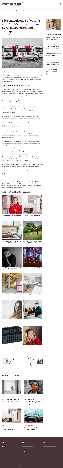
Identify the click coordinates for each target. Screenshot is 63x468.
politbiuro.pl (25, 451)
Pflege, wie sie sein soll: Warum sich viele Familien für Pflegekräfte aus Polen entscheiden (33, 402)
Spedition (18, 101)
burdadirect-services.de (49, 449)
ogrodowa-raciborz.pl (27, 453)
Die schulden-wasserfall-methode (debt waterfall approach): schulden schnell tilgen (52, 72)
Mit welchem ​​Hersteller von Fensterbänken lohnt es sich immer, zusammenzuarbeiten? (11, 401)
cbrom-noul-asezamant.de (49, 446)
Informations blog (12, 465)
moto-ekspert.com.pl (27, 446)
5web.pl (4, 448)
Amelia (3, 34)
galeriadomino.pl (26, 449)
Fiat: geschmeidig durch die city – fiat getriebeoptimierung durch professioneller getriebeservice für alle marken (53, 47)
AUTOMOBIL (5, 17)
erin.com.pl (4, 449)
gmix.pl (3, 446)
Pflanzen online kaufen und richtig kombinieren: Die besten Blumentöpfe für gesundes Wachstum (53, 56)
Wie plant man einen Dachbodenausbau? (8, 429)
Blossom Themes (42, 465)
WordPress (54, 465)
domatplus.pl (25, 448)
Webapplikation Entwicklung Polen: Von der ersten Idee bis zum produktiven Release (52, 64)
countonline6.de (47, 448)
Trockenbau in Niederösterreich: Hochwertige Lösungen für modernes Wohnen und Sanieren (53, 39)
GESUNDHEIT (31, 396)
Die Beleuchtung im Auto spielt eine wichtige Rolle (33, 429)
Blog (11, 17)
